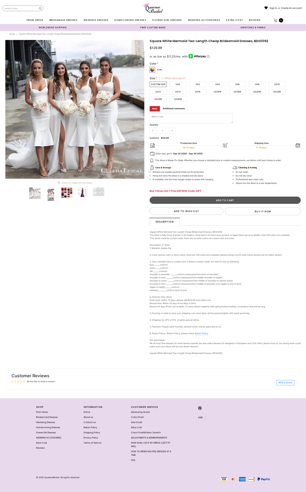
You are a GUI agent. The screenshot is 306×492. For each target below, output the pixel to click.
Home (12, 34)
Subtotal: (154, 137)
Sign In (273, 8)
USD (200, 417)
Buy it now (263, 211)
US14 (178, 91)
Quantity (154, 124)
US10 (277, 84)
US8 (257, 84)
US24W (158, 99)
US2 (198, 84)
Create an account (291, 8)
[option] (53, 27)
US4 (217, 84)
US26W (178, 99)
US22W (277, 91)
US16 (197, 91)
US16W (217, 91)
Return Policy (201, 333)
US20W (257, 91)
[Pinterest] (200, 408)
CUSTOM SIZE (158, 84)
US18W (237, 91)
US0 (178, 84)
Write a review (285, 382)
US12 (158, 91)
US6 (237, 84)
